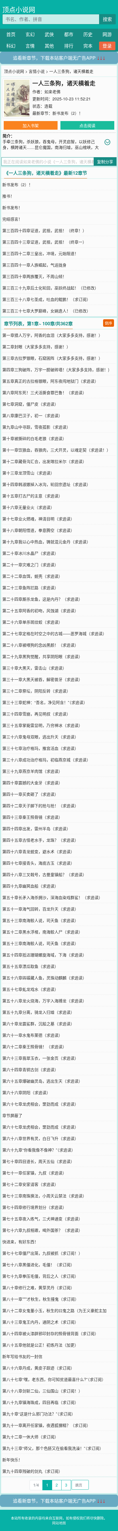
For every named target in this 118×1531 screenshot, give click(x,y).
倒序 (108, 323)
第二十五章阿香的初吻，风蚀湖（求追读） (40, 610)
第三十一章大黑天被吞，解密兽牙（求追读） (42, 679)
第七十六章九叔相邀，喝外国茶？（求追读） (42, 1230)
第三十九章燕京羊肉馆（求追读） (32, 771)
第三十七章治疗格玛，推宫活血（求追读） (40, 748)
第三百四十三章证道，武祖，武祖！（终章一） (44, 242)
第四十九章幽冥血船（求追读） (30, 886)
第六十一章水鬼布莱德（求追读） (32, 1035)
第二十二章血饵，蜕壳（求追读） (32, 576)
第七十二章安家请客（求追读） (30, 1184)
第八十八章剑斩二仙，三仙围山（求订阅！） (42, 1391)
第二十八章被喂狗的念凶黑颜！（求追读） (40, 645)
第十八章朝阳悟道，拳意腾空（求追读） (38, 530)
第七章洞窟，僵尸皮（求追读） (30, 404)
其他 (49, 45)
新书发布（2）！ (67, 113)
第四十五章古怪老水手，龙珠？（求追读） (40, 840)
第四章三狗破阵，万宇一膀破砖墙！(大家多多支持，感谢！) (55, 369)
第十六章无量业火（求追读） (28, 507)
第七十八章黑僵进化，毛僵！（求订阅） (38, 1264)
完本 (88, 45)
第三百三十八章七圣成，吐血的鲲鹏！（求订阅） (46, 299)
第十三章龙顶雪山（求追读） (28, 473)
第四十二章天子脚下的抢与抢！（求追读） (40, 805)
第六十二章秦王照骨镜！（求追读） (34, 1046)
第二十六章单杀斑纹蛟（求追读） (32, 622)
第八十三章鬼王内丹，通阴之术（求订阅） (40, 1322)
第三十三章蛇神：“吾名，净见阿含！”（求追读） (44, 702)
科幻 (10, 45)
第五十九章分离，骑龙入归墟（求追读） (38, 1012)
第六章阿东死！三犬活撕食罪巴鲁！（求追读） (44, 392)
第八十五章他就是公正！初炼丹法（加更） (40, 1345)
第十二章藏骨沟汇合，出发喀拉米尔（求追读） (44, 461)
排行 (68, 45)
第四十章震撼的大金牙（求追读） (32, 782)
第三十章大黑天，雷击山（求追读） (34, 668)
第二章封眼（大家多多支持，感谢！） (36, 346)
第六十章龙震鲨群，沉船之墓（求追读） (38, 1023)
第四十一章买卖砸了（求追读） (30, 794)
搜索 (107, 19)
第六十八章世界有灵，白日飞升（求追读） (40, 1138)
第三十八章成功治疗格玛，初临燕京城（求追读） (46, 759)
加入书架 (31, 125)
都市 (68, 34)
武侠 (49, 34)
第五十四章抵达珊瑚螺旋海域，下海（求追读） (44, 955)
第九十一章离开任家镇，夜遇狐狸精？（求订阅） (46, 1425)
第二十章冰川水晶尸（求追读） (30, 553)
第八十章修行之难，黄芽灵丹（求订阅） (38, 1287)
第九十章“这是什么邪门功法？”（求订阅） (38, 1414)
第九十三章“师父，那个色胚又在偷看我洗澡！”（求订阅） (52, 1448)
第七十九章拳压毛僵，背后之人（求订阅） (40, 1276)
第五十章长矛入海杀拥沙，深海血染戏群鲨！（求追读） (52, 897)
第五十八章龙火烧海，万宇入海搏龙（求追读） (44, 1000)
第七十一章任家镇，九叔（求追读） (34, 1173)
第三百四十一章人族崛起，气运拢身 (34, 265)
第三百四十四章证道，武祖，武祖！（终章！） (44, 230)
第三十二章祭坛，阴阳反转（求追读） (36, 691)
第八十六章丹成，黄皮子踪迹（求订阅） (38, 1368)
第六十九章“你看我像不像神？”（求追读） (38, 1150)
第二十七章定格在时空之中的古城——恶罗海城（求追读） (54, 633)
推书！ (8, 196)
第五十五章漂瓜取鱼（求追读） (30, 966)
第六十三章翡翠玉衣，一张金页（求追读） (40, 1058)
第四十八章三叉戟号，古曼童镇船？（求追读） (44, 874)
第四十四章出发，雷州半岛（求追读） (36, 828)
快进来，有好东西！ (20, 1241)
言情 (30, 45)
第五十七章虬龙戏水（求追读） (30, 989)
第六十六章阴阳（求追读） (26, 1092)
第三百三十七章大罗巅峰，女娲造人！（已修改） (46, 311)
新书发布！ (12, 207)
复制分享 (105, 161)
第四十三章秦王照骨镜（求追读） (32, 817)
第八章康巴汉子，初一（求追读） (32, 415)
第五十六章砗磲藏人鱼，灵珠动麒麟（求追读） (44, 978)
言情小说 (37, 71)
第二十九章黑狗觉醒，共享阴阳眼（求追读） (42, 656)
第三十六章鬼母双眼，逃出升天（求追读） (40, 737)
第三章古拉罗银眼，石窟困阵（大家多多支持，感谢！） (52, 358)
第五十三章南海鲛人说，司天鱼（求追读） (40, 920)
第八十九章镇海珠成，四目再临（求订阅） (40, 1402)
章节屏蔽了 (12, 1115)
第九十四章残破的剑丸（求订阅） (32, 1471)
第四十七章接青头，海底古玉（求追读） (38, 863)
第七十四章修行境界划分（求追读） (34, 1207)
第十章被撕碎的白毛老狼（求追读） (34, 438)
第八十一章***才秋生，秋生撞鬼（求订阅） (40, 1299)
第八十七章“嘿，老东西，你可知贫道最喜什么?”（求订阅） (54, 1379)
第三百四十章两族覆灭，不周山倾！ (34, 276)
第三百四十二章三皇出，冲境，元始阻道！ (40, 253)
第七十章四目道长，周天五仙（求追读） (38, 1161)
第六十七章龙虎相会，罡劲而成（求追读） (40, 1104)
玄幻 (30, 34)
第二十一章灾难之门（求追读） (30, 564)
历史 (88, 34)
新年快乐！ (12, 1459)
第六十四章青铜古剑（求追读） (30, 1069)
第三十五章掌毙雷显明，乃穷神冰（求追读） (42, 725)
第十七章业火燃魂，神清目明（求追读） (38, 519)
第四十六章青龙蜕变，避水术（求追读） (38, 851)
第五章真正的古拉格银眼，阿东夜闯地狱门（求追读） (50, 381)
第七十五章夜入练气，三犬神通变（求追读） (42, 1218)
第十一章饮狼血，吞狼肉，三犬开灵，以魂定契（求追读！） (56, 450)
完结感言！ (12, 219)
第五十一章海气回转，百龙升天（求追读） (40, 909)
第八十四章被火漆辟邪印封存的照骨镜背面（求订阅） (50, 1333)
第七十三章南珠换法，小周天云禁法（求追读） (44, 1196)
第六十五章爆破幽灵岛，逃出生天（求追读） (42, 1081)
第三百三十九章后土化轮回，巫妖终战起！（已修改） (50, 288)
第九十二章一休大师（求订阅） (30, 1436)
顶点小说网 (18, 9)
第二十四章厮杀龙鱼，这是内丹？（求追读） (42, 599)
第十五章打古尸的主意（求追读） (32, 496)
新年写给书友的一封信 (22, 1356)
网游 (107, 34)
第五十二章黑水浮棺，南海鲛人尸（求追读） (42, 932)
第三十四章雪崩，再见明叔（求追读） (36, 714)
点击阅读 (87, 125)
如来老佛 (52, 91)
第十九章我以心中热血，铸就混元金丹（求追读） (46, 541)
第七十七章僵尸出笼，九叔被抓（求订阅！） (42, 1253)
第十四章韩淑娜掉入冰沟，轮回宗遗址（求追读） (46, 484)
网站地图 (59, 1522)
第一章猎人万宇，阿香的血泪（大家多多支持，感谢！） (52, 335)
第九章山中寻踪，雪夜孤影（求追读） (36, 427)
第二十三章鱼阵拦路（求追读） (30, 587)
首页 (10, 34)
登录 (107, 45)
